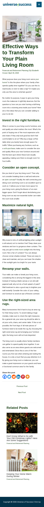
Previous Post (22, 386)
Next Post (22, 392)
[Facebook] (5, 377)
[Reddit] (14, 377)
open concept (10, 180)
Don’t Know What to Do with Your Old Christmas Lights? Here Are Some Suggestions (22, 438)
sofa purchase (9, 148)
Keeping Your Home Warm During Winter (19, 475)
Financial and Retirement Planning (15, 70)
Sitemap (37, 502)
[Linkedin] (18, 377)
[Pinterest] (23, 377)
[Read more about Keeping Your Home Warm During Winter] (22, 460)
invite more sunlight (21, 250)
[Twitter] (9, 377)
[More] (27, 377)
